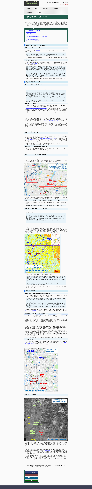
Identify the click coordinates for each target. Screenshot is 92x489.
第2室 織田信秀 (55, 8)
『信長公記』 (38, 50)
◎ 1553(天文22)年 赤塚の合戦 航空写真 (32, 40)
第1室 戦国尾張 (45, 8)
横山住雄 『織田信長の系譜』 (32, 63)
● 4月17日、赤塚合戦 (29, 33)
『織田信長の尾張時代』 (31, 139)
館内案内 (36, 8)
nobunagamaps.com (31, 3)
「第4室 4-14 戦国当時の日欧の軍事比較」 (51, 120)
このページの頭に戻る (31, 472)
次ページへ (32, 480)
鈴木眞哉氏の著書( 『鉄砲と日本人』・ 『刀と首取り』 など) (36, 108)
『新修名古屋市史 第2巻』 (48, 450)
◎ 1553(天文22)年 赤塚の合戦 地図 (32, 39)
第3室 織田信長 (29, 12)
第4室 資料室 (39, 12)
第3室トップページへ (31, 477)
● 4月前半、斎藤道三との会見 (31, 32)
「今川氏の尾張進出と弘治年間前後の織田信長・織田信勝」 (46, 138)
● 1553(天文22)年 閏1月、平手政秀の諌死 (33, 30)
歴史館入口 (29, 8)
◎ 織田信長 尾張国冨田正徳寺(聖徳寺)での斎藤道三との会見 (36, 36)
